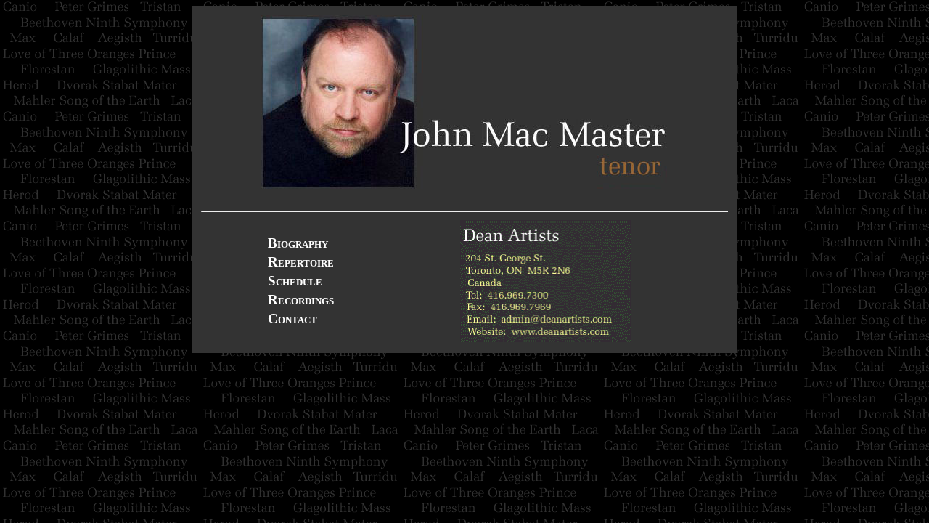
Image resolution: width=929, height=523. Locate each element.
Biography (298, 243)
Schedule (295, 280)
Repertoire (301, 261)
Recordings (301, 299)
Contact (292, 318)
